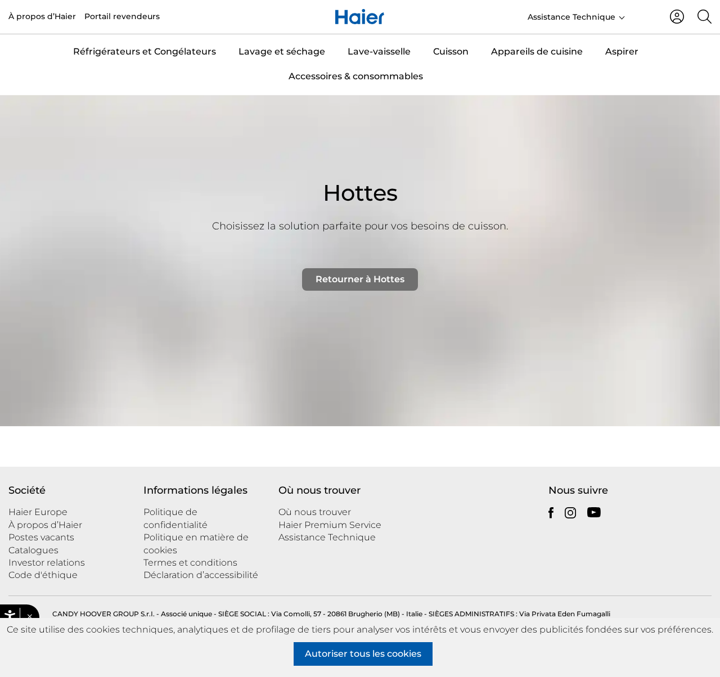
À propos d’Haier (42, 16)
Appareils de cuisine (537, 51)
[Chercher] (705, 17)
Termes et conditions (190, 562)
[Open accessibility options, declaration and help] (10, 617)
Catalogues (33, 550)
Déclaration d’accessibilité (200, 575)
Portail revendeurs (122, 16)
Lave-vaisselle (379, 51)
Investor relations (46, 562)
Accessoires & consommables (356, 76)
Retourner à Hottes (360, 279)
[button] (29, 617)
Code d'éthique (43, 575)
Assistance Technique (571, 17)
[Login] (677, 17)
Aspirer (621, 51)
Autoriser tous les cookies (363, 653)
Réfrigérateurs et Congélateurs (144, 51)
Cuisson (451, 51)
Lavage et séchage (281, 51)
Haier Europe (38, 512)
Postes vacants (41, 537)
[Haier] (359, 17)
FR (642, 16)
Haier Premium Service (329, 525)
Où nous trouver (314, 512)
